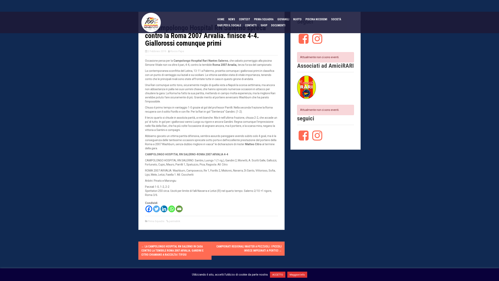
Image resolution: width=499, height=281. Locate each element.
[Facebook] (148, 208)
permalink (174, 221)
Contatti (251, 25)
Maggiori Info (297, 274)
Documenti (278, 25)
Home (220, 19)
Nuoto (297, 19)
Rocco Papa (177, 51)
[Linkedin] (164, 208)
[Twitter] (156, 208)
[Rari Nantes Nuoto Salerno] (151, 22)
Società (336, 19)
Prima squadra (263, 19)
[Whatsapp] (171, 208)
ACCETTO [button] (277, 274)
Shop (264, 25)
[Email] (179, 208)
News (231, 19)
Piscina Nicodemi (316, 19)
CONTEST (244, 19)
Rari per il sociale (229, 25)
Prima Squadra (156, 221)
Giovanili (283, 19)
